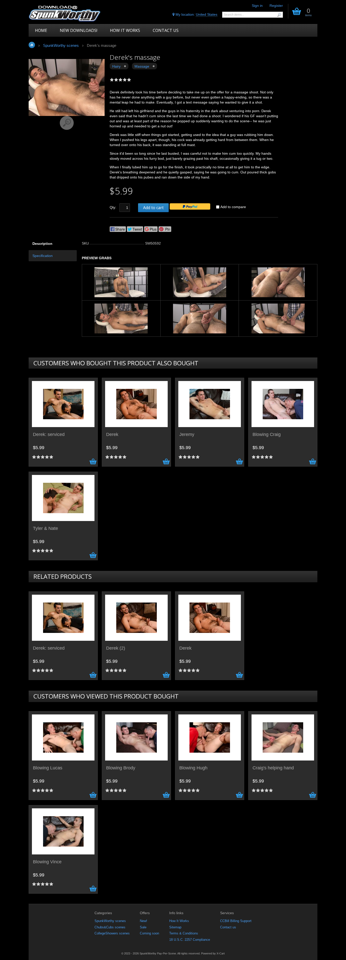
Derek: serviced (49, 434)
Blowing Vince (47, 861)
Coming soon (149, 933)
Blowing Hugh (193, 768)
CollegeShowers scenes (112, 933)
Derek (112, 434)
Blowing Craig (267, 434)
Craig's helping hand (273, 768)
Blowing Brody (120, 768)
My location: (196, 14)
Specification (42, 256)
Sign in (257, 6)
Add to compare (233, 207)
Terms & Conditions (183, 933)
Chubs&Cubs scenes (109, 927)
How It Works (179, 921)
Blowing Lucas (47, 768)
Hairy (116, 66)
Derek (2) (115, 648)
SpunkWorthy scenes (110, 921)
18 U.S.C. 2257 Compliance (189, 940)
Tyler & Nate (45, 528)
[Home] (65, 13)
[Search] (279, 15)
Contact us (228, 927)
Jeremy (186, 434)
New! (143, 921)
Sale (143, 927)
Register (276, 6)
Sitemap (175, 927)
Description (42, 244)
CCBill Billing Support (236, 921)
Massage (141, 66)
